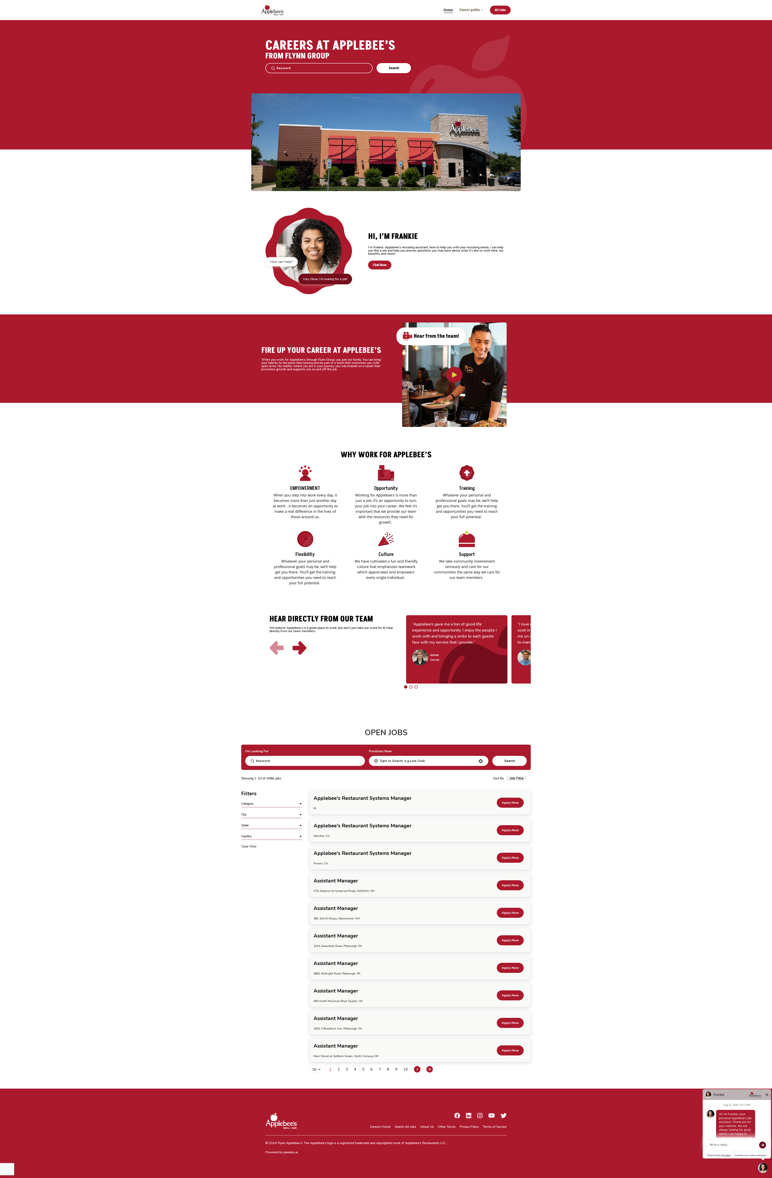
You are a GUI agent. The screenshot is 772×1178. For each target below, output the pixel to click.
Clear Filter (249, 846)
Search (394, 68)
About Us (427, 1127)
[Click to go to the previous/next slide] (405, 687)
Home (448, 10)
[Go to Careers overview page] (275, 10)
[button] (271, 803)
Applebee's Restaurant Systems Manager (363, 798)
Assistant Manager (336, 880)
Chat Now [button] (380, 265)
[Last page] (429, 1069)
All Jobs (500, 10)
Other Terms (447, 1127)
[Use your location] (481, 761)
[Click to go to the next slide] (299, 648)
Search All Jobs (405, 1127)
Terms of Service (495, 1127)
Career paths (469, 9)
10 (405, 1069)
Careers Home (380, 1127)
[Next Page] (417, 1069)
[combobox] (428, 761)
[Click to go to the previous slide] (276, 648)
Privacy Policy (469, 1127)
